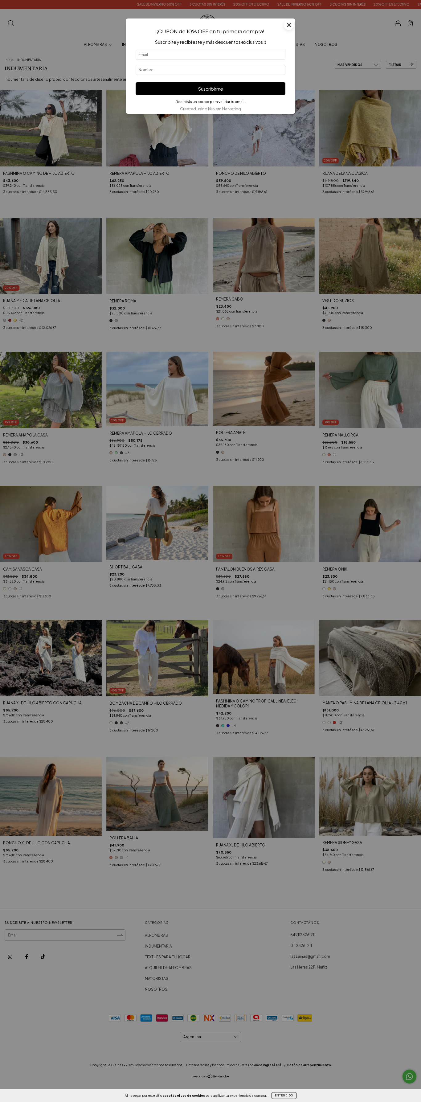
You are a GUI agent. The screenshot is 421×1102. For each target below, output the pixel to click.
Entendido (284, 1095)
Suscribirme (210, 89)
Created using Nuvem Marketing (210, 108)
